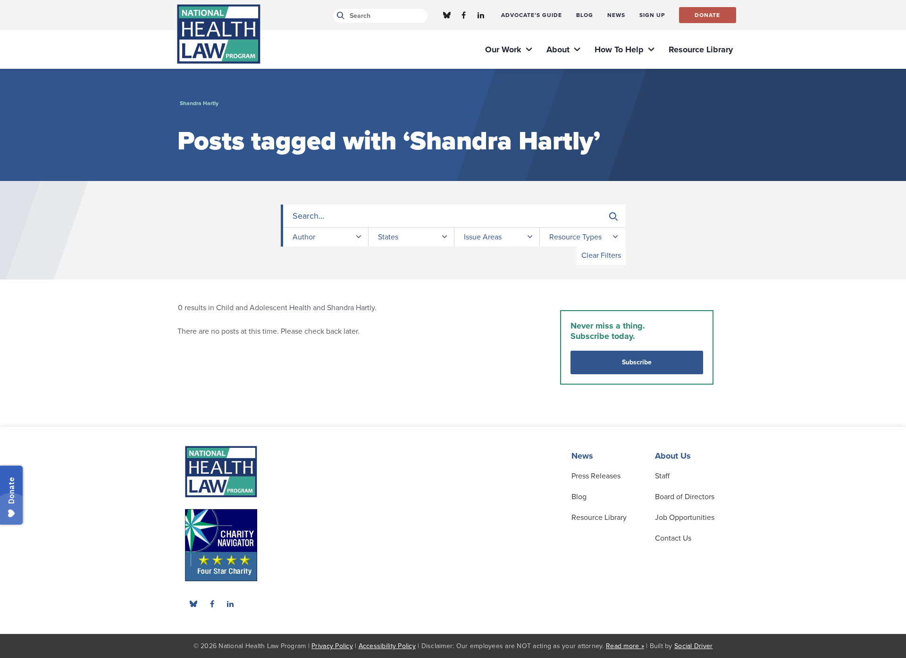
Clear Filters (601, 255)
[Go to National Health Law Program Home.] (218, 34)
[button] (613, 216)
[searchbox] (454, 216)
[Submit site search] (339, 16)
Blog (579, 497)
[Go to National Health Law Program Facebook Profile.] (463, 15)
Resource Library (599, 517)
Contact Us (673, 538)
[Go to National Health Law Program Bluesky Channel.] (446, 15)
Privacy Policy (332, 646)
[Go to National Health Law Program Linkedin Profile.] (480, 15)
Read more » (625, 646)
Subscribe (637, 362)
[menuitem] (531, 15)
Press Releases (596, 476)
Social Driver (693, 646)
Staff (662, 476)
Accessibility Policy (387, 646)
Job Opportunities (684, 517)
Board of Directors (684, 497)
